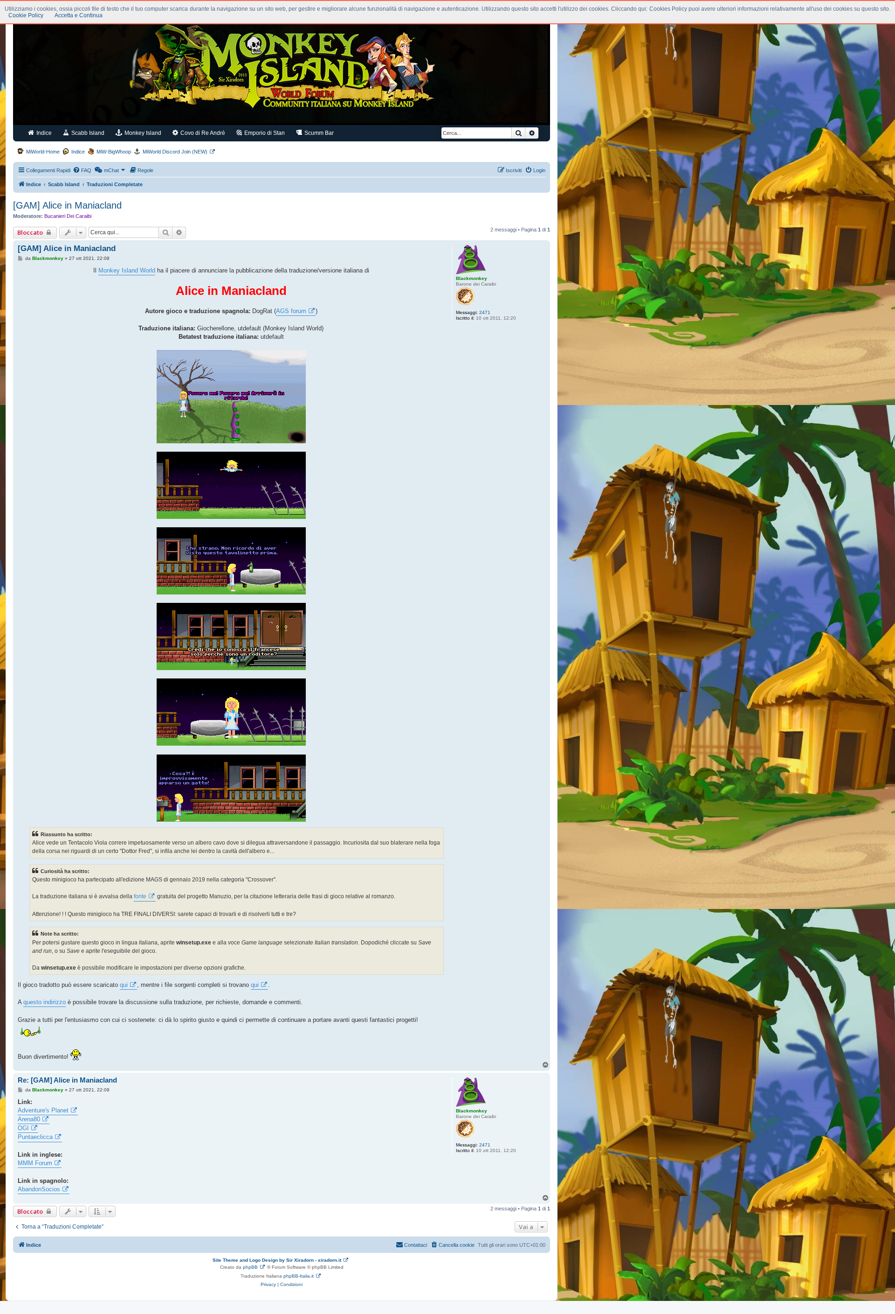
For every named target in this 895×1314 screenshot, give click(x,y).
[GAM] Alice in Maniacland (67, 205)
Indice (43, 133)
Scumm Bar (318, 133)
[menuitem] (82, 170)
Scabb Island (87, 133)
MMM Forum (35, 1163)
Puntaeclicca (35, 1136)
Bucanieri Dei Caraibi (67, 216)
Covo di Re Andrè (202, 133)
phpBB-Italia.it (298, 1276)
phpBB (250, 1267)
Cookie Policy (25, 15)
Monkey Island (142, 133)
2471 (484, 312)
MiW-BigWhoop (113, 151)
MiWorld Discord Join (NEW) (175, 151)
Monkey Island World (126, 270)
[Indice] (281, 69)
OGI (23, 1128)
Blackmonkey (471, 278)
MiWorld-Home (43, 151)
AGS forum (291, 311)
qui (124, 984)
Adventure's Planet (43, 1110)
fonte (140, 896)
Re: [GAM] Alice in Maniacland (67, 1080)
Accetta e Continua (79, 15)
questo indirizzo (44, 1002)
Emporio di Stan (264, 133)
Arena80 (29, 1119)
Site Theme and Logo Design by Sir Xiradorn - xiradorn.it (277, 1260)
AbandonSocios (39, 1189)
